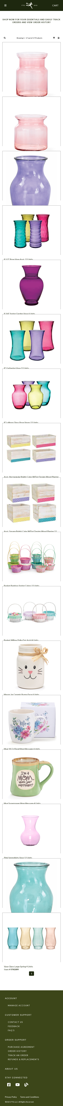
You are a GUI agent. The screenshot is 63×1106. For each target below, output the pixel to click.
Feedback (14, 1026)
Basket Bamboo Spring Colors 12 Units (21, 585)
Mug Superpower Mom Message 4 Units (22, 803)
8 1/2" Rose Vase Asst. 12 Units (18, 259)
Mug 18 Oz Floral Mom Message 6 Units (22, 749)
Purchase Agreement (21, 1047)
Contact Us (15, 1022)
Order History (17, 1051)
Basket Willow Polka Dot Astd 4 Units (21, 640)
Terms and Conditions (29, 1097)
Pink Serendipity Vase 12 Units (18, 857)
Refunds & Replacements (23, 1059)
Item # (7, 969)
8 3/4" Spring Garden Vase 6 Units (19, 313)
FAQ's (11, 1030)
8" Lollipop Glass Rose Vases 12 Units (21, 422)
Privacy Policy (11, 1097)
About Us (11, 1069)
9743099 (14, 969)
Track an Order (18, 1055)
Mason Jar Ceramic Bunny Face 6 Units (21, 694)
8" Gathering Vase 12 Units (16, 368)
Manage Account (19, 1005)
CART (55, 5)
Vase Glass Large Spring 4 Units (18, 966)
